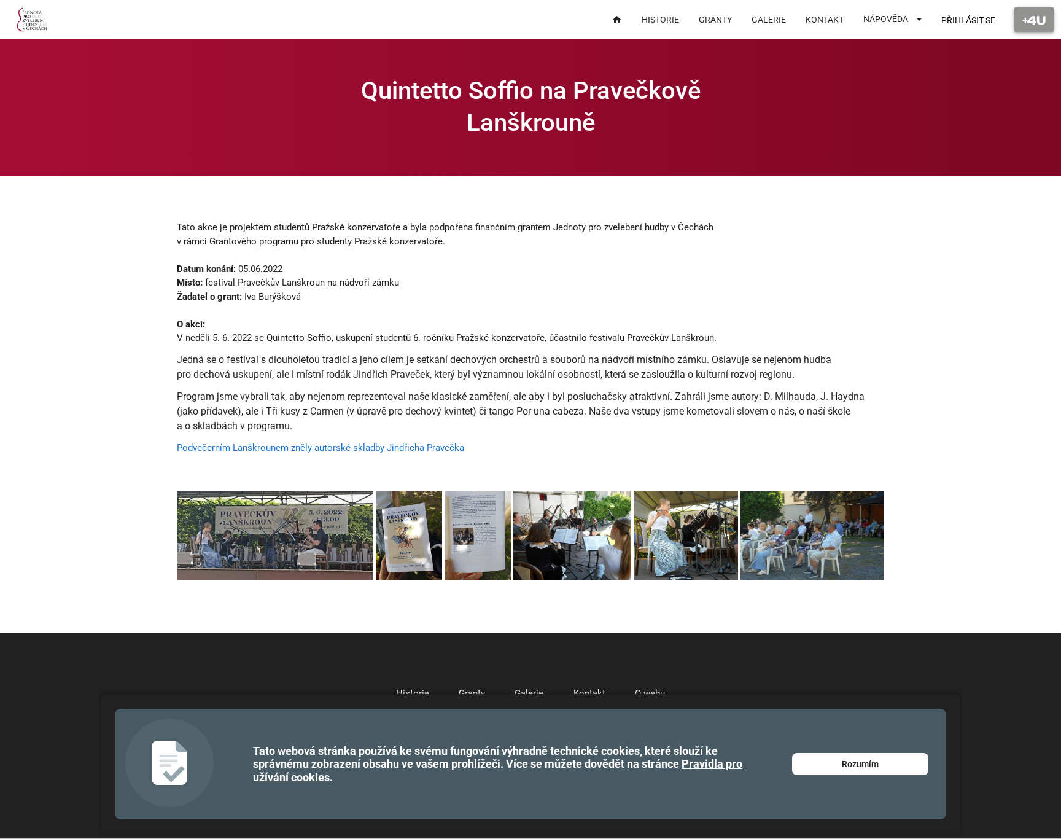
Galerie (529, 693)
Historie (412, 693)
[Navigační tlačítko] (1034, 19)
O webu (650, 693)
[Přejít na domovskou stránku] (32, 19)
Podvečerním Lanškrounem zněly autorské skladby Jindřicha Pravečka (320, 447)
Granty (472, 693)
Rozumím (860, 764)
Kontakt (589, 693)
